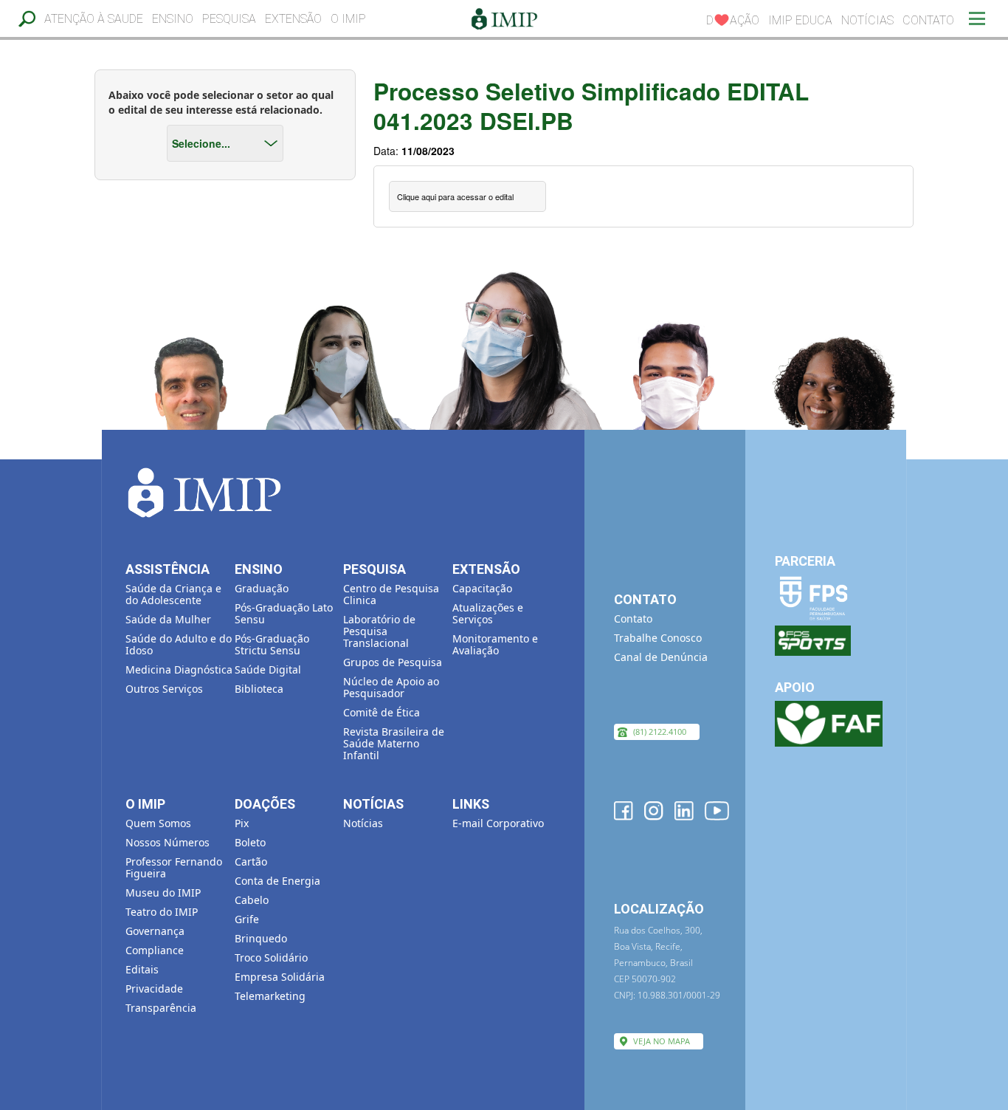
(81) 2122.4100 (659, 731)
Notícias (867, 20)
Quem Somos (158, 823)
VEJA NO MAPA (661, 1040)
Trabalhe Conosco (658, 638)
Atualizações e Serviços (487, 613)
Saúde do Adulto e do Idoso (178, 644)
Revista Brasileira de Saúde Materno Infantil (393, 743)
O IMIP (348, 19)
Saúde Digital (268, 669)
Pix (242, 823)
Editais (142, 969)
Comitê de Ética (381, 712)
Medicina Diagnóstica (178, 669)
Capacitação (482, 588)
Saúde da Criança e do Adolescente (173, 594)
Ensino (172, 19)
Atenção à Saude (93, 19)
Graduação (262, 588)
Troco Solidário (271, 957)
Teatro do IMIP (161, 912)
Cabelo (252, 900)
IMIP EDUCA (800, 20)
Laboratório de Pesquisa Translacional (379, 631)
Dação (732, 20)
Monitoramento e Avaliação (495, 644)
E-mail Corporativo (498, 823)
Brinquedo (261, 938)
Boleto (250, 842)
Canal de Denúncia (661, 657)
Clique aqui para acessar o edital (455, 196)
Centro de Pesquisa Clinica (391, 594)
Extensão (293, 19)
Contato (928, 20)
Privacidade (154, 988)
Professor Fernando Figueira (173, 867)
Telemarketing (270, 996)
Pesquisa (229, 19)
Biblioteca (259, 689)
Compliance (154, 950)
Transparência (160, 1008)
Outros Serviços (164, 689)
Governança (154, 931)
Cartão (251, 861)
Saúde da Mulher (168, 619)
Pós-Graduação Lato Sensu (284, 613)
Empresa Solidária (280, 977)
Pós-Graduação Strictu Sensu (272, 644)
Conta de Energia (277, 881)
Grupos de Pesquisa (392, 662)
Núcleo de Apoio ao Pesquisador (391, 687)
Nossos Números (167, 842)
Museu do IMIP (163, 892)
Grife (247, 919)
